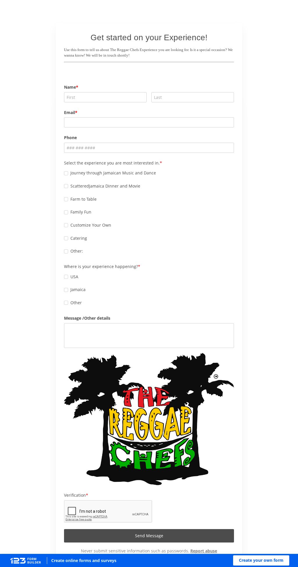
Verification (75, 495)
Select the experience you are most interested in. (112, 163)
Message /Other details (87, 318)
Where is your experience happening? (101, 266)
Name (70, 87)
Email (69, 112)
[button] (261, 560)
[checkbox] (66, 173)
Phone (70, 137)
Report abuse (203, 551)
